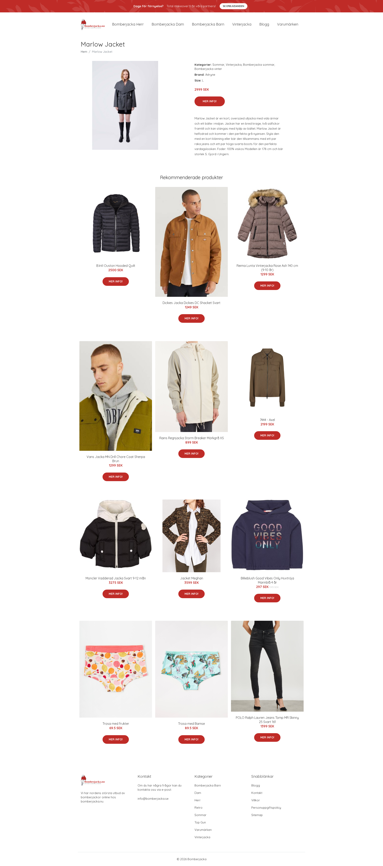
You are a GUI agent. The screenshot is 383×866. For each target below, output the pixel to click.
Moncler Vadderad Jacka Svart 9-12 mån (116, 578)
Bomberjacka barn (208, 24)
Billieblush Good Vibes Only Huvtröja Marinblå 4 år (267, 580)
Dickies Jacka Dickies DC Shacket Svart (191, 303)
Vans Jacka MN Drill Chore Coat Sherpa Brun (116, 459)
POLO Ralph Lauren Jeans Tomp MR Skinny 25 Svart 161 (267, 720)
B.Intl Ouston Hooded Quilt (115, 266)
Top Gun (200, 822)
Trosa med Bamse (191, 724)
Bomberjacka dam (168, 24)
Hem (84, 52)
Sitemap (257, 815)
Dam (197, 793)
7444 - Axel (267, 420)
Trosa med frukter (116, 724)
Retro (198, 807)
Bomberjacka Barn (207, 785)
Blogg (264, 24)
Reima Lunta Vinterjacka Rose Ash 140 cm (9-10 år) (267, 268)
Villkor (255, 800)
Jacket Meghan (191, 578)
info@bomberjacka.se (153, 798)
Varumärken (287, 24)
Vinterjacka (241, 24)
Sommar (218, 65)
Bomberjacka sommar (258, 65)
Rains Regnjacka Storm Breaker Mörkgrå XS (191, 438)
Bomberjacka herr (128, 24)
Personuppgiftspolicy (266, 807)
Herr (197, 800)
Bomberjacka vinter (208, 69)
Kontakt (256, 793)
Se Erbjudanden (233, 6)
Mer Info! (210, 101)
